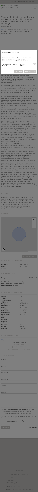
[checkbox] (34, 64)
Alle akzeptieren (30, 71)
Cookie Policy (24, 60)
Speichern (18, 71)
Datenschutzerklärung (8, 60)
